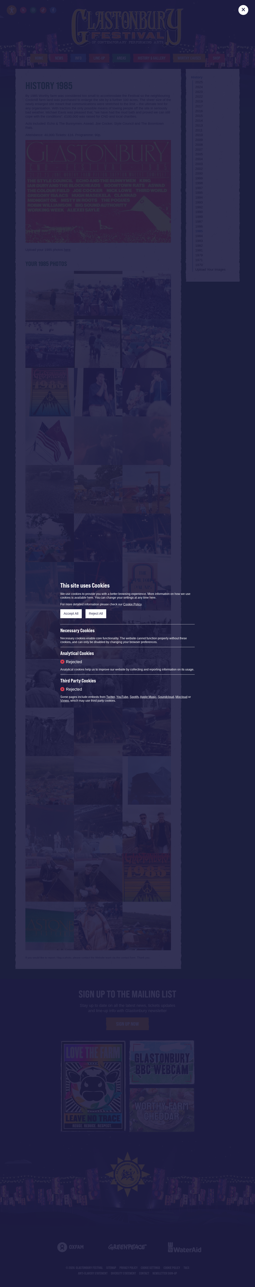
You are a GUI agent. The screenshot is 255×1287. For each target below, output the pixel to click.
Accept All (71, 613)
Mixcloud (181, 696)
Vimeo (64, 700)
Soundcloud (166, 696)
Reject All (96, 613)
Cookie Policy (132, 604)
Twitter (110, 696)
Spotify (134, 696)
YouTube (122, 696)
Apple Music (148, 696)
